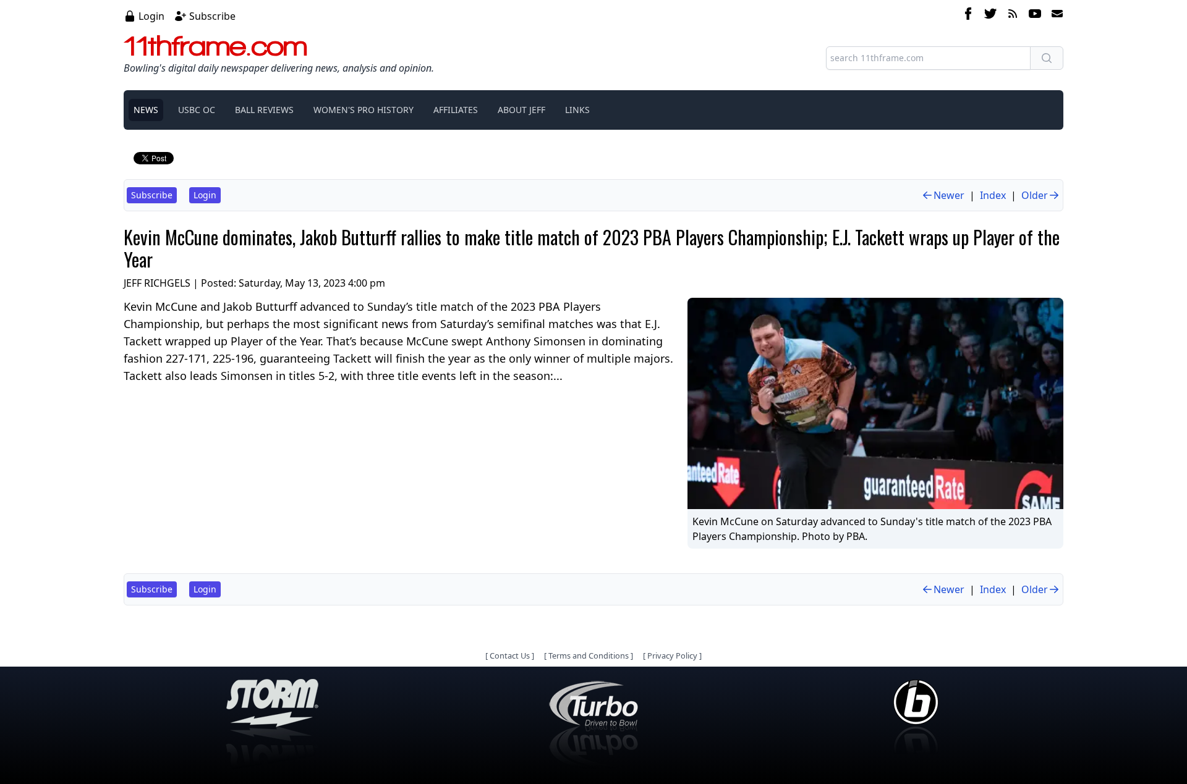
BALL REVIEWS (264, 110)
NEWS (146, 110)
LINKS (577, 110)
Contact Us (510, 655)
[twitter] (990, 15)
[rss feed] (1013, 15)
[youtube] (1035, 15)
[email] (1054, 15)
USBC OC (196, 110)
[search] (1046, 58)
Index (993, 195)
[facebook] (968, 15)
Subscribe (212, 16)
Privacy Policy (672, 655)
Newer (949, 195)
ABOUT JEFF (521, 110)
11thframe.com (215, 46)
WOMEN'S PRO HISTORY (363, 110)
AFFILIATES (455, 110)
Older (1034, 195)
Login (151, 16)
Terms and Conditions (588, 655)
